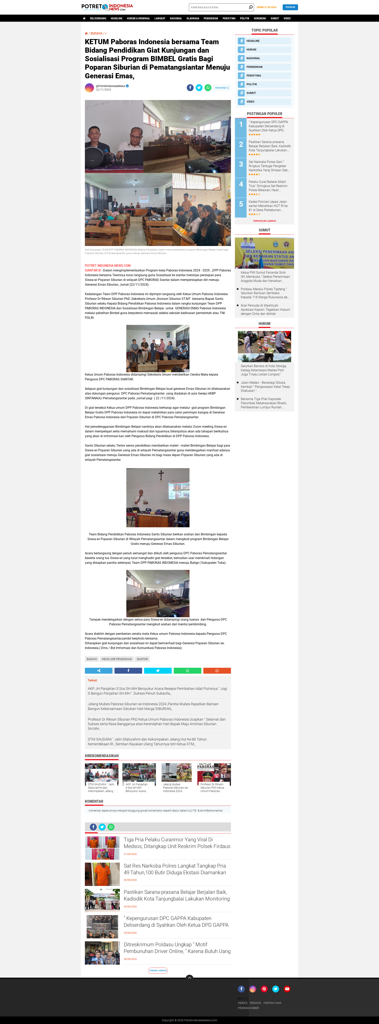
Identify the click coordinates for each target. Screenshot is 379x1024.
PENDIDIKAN (211, 18)
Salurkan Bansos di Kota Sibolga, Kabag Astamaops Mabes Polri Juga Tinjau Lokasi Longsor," (264, 370)
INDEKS (242, 1002)
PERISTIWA (229, 18)
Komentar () (222, 87)
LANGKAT (160, 18)
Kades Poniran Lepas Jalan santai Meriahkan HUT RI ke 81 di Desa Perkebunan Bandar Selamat (268, 206)
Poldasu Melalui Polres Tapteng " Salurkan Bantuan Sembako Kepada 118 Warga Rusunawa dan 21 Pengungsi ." (265, 293)
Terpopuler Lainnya (264, 221)
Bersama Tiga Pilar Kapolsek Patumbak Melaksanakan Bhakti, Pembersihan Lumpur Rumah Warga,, (264, 403)
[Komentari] (217, 671)
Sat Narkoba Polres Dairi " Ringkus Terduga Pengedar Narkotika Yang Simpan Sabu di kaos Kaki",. (269, 166)
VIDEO (287, 18)
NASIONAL (176, 18)
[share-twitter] (199, 87)
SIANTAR (142, 659)
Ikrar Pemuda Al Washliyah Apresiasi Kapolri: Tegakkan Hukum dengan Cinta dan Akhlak (265, 310)
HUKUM (251, 49)
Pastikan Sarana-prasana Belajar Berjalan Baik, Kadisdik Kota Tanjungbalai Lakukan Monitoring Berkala (177, 898)
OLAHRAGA (193, 18)
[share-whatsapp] (208, 87)
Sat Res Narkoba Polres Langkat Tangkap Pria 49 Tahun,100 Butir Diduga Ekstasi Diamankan (175, 869)
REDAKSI (255, 1002)
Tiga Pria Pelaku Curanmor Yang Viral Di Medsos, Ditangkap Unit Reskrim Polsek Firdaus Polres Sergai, (177, 846)
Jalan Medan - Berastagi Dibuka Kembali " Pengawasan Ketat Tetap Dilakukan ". (265, 387)
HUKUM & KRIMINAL (138, 18)
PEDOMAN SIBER (248, 1008)
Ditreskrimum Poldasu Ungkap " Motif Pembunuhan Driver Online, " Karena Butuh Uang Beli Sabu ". (177, 951)
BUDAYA (96, 33)
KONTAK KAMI (272, 1002)
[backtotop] (189, 979)
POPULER (290, 7)
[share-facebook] (190, 87)
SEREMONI (260, 18)
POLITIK (244, 18)
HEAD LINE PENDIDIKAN (117, 659)
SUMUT (275, 18)
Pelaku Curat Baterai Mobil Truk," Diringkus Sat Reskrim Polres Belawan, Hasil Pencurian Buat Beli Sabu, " (268, 186)
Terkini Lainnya (158, 970)
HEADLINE (116, 18)
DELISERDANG (98, 18)
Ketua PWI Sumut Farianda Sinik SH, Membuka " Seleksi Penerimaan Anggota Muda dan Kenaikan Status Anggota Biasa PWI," (265, 277)
